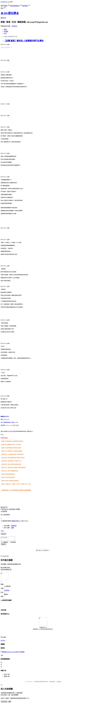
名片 (5, 33)
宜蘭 (12, 527)
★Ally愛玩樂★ (10, 13)
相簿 (5, 29)
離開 (10, 701)
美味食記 (13, 525)
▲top (2, 530)
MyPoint (3, 640)
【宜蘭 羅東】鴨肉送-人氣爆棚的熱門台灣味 (24, 41)
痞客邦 (14, 521)
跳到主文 (3, 17)
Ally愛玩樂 (4, 511)
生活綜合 (14, 26)
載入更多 (3, 534)
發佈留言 (3, 544)
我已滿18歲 (4, 701)
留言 (17, 521)
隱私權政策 (52, 681)
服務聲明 (59, 681)
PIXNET (30, 681)
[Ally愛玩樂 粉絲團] (2, 434)
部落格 (6, 31)
